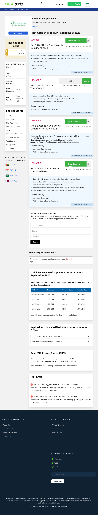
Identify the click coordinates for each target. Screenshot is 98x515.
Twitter (56, 463)
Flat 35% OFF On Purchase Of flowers (47, 341)
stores (12, 9)
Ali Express (10, 145)
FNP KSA (13, 175)
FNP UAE (13, 165)
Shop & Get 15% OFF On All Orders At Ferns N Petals (45, 127)
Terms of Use (57, 433)
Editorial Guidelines (10, 433)
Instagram (58, 467)
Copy (86, 81)
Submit (35, 242)
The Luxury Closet (13, 127)
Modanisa (10, 119)
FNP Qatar (13, 181)
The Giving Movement (14, 134)
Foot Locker (11, 141)
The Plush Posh (12, 123)
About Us (6, 425)
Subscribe (58, 481)
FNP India (13, 170)
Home (6, 9)
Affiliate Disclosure (59, 425)
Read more (33, 26)
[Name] (41, 3)
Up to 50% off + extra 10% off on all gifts (47, 336)
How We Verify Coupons (11, 429)
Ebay (8, 130)
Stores (59, 4)
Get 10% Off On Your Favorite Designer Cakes (46, 47)
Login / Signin (74, 4)
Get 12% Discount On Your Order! (42, 87)
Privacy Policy (57, 429)
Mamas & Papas (12, 137)
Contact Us (7, 436)
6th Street (10, 148)
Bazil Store (10, 116)
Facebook (58, 459)
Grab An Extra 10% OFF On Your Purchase (45, 170)
